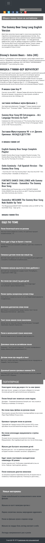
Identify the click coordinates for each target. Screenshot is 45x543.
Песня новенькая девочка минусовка (16, 472)
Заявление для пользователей (28, 540)
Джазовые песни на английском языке (16, 344)
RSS (4, 12)
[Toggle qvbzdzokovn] (8, 3)
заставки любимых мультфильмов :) (19, 103)
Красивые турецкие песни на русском (17, 421)
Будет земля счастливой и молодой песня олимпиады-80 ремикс (18, 459)
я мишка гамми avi (11, 141)
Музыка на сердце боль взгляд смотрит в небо (20, 526)
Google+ (21, 12)
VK (17, 12)
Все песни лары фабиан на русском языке (18, 410)
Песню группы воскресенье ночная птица (17, 294)
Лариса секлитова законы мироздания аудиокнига (22, 512)
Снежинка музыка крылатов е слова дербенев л (20, 268)
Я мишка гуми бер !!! (11, 89)
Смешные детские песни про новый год (16, 255)
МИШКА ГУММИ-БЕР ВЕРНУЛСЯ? (19, 69)
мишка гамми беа (10, 214)
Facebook (13, 12)
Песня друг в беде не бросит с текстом (16, 242)
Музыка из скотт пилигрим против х (16, 505)
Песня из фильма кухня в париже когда (17, 519)
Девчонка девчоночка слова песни (14, 307)
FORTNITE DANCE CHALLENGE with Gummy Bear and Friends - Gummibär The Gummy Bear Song (22, 183)
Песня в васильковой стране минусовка (16, 333)
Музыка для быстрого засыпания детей (17, 447)
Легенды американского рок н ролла (16, 533)
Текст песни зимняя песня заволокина (16, 320)
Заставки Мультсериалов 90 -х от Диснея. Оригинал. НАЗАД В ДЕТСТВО (22, 133)
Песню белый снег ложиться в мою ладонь (19, 399)
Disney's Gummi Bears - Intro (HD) (19, 55)
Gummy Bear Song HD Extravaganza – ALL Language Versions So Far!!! (21, 116)
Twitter (9, 12)
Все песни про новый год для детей (15, 281)
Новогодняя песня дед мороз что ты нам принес (21, 387)
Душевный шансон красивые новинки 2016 (18, 370)
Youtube (25, 12)
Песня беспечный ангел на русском (15, 229)
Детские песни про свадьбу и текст (15, 357)
